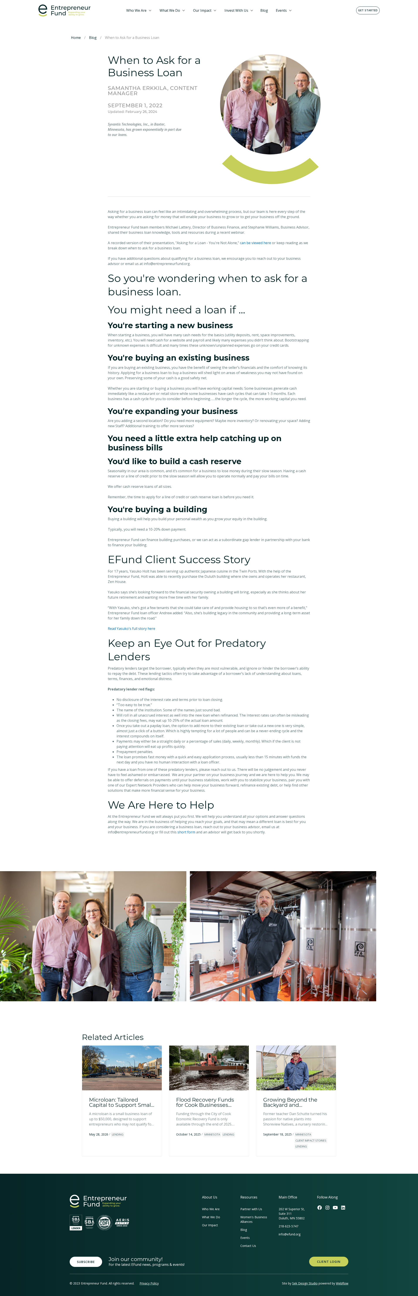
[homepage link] (98, 1201)
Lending (117, 1134)
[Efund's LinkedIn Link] (343, 1207)
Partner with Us (251, 1209)
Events (281, 10)
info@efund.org (289, 1234)
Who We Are (136, 10)
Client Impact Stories (310, 1140)
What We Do (170, 10)
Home (76, 37)
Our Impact (202, 10)
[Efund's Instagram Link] (327, 1207)
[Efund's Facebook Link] (319, 1207)
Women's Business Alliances (253, 1219)
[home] (78, 10)
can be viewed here (255, 242)
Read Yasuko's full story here (131, 628)
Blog (264, 10)
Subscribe (86, 1262)
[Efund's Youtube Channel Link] (335, 1207)
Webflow (342, 1283)
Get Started (368, 10)
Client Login (328, 1262)
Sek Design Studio (305, 1283)
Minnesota (212, 1134)
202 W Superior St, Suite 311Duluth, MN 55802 (292, 1213)
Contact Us (248, 1246)
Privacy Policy (149, 1283)
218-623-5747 (288, 1226)
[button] (139, 10)
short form (186, 832)
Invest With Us (236, 10)
